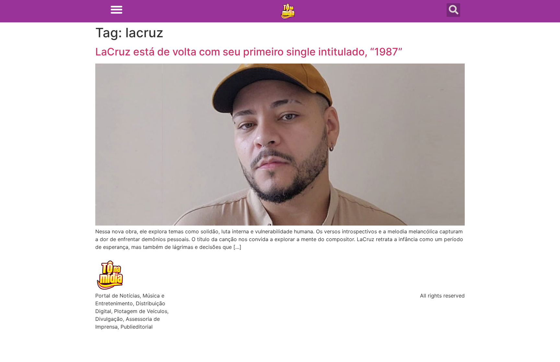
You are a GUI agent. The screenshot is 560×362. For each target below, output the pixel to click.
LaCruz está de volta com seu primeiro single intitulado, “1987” (248, 51)
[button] (116, 9)
